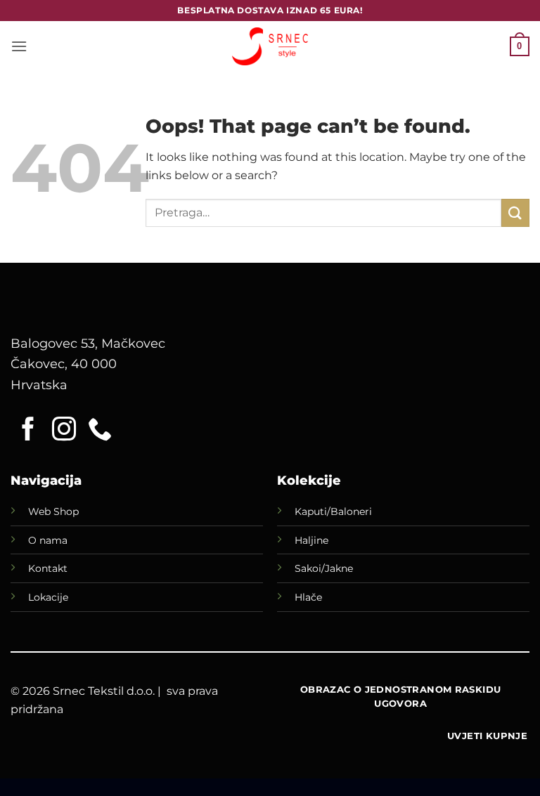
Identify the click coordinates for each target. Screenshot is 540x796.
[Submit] (515, 212)
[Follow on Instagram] (64, 430)
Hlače (308, 597)
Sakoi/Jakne (324, 568)
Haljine (311, 540)
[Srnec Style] (270, 46)
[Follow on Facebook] (28, 430)
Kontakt (48, 568)
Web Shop (53, 511)
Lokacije (48, 597)
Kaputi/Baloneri (333, 511)
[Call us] (100, 430)
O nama (48, 540)
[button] (19, 46)
